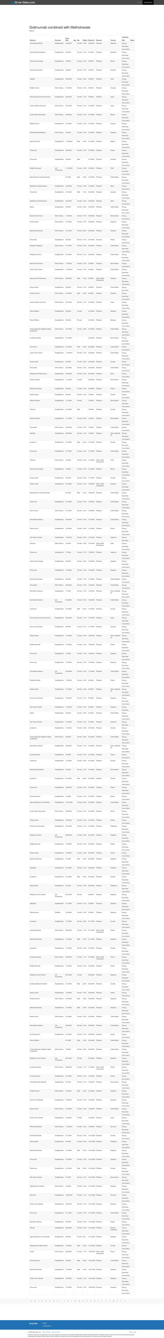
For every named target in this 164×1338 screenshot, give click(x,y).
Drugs (139, 2)
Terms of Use (56, 1332)
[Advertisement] (82, 14)
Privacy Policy (46, 1332)
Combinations (148, 2)
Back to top (132, 1332)
